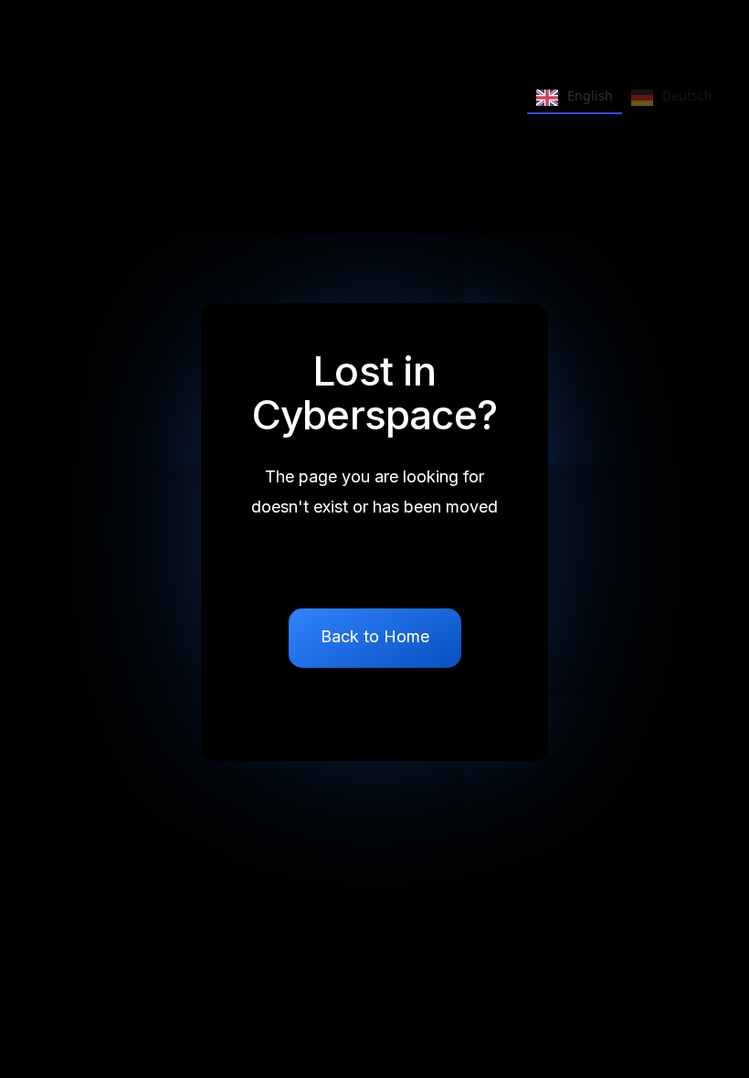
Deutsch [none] (687, 95)
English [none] (590, 95)
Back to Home (375, 636)
